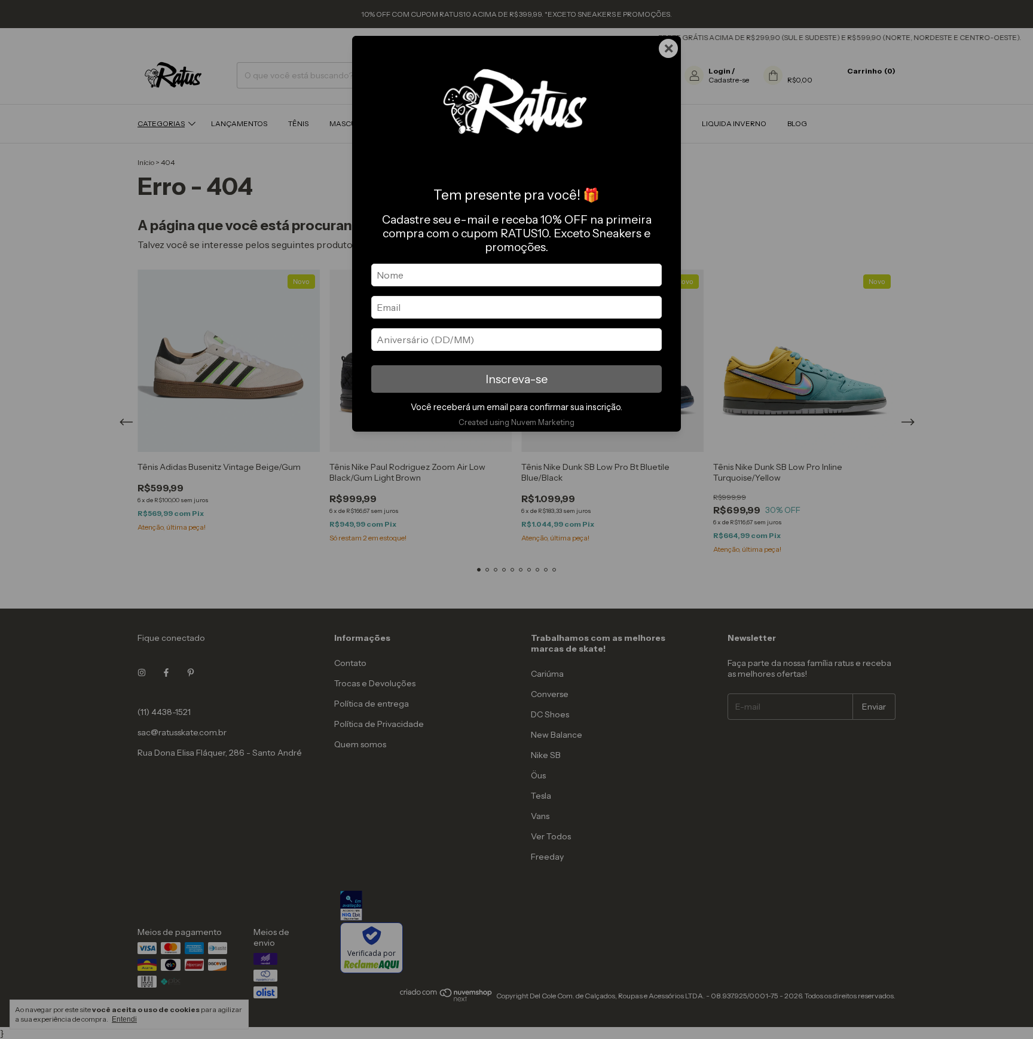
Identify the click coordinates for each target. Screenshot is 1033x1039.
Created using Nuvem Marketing (516, 422)
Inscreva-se (516, 379)
